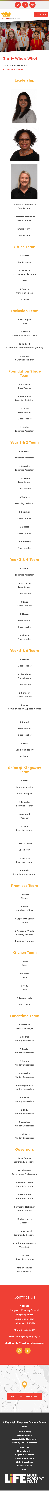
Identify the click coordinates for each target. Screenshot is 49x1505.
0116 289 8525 (28, 1330)
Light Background (24, 1458)
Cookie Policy (25, 1431)
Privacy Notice (24, 1435)
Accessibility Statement (24, 1439)
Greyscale (24, 1447)
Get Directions (26, 1397)
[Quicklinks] (18, 5)
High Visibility (24, 1451)
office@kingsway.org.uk (27, 1336)
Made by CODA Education (28, 1442)
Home (5, 65)
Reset (24, 1469)
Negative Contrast (24, 1454)
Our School (18, 65)
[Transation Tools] (32, 5)
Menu (43, 14)
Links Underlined (24, 1462)
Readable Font (24, 1466)
